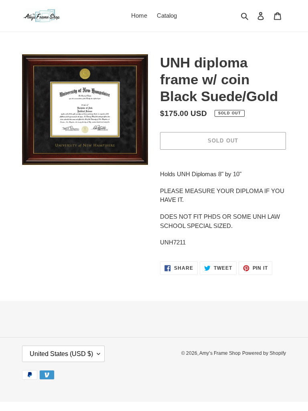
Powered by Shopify (264, 353)
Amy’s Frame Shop (220, 353)
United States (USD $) (61, 353)
